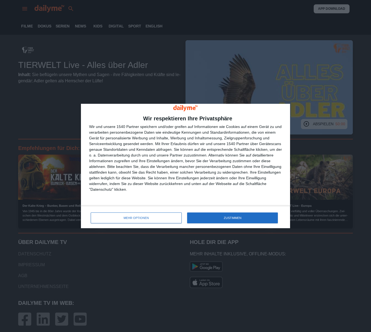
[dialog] (185, 166)
